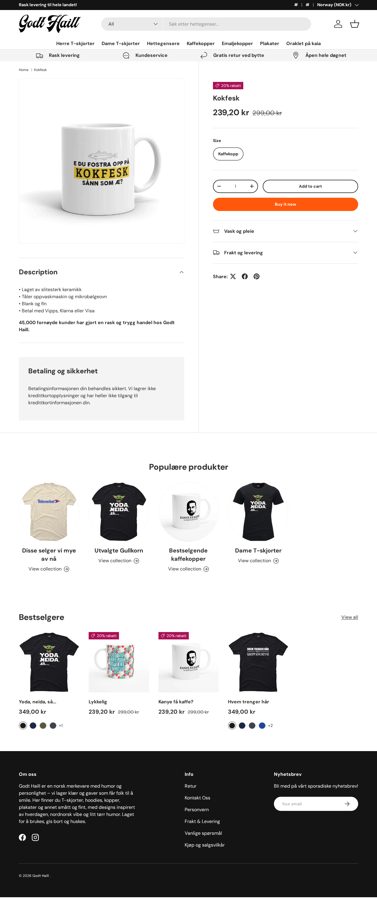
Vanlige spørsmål (203, 833)
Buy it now (285, 204)
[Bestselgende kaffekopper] (189, 512)
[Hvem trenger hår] (258, 662)
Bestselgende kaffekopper (188, 555)
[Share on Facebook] (245, 276)
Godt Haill (41, 875)
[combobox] (206, 24)
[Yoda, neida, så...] (49, 662)
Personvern (197, 809)
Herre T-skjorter (75, 43)
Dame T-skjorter (121, 43)
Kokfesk (40, 69)
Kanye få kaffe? (176, 702)
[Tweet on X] (233, 276)
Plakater (269, 43)
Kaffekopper (201, 43)
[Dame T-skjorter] (258, 512)
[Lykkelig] (119, 662)
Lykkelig (98, 702)
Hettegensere (163, 43)
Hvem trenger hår (248, 702)
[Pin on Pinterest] (256, 276)
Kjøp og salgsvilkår (205, 845)
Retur (190, 786)
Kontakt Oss (197, 798)
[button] (354, 23)
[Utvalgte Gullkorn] (119, 512)
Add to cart (310, 186)
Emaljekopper (237, 43)
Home (24, 69)
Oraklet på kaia (303, 43)
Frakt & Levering (202, 821)
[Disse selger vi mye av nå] (49, 512)
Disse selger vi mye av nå (49, 555)
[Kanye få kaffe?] (188, 662)
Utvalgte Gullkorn (119, 551)
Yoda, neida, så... (37, 702)
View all (349, 617)
